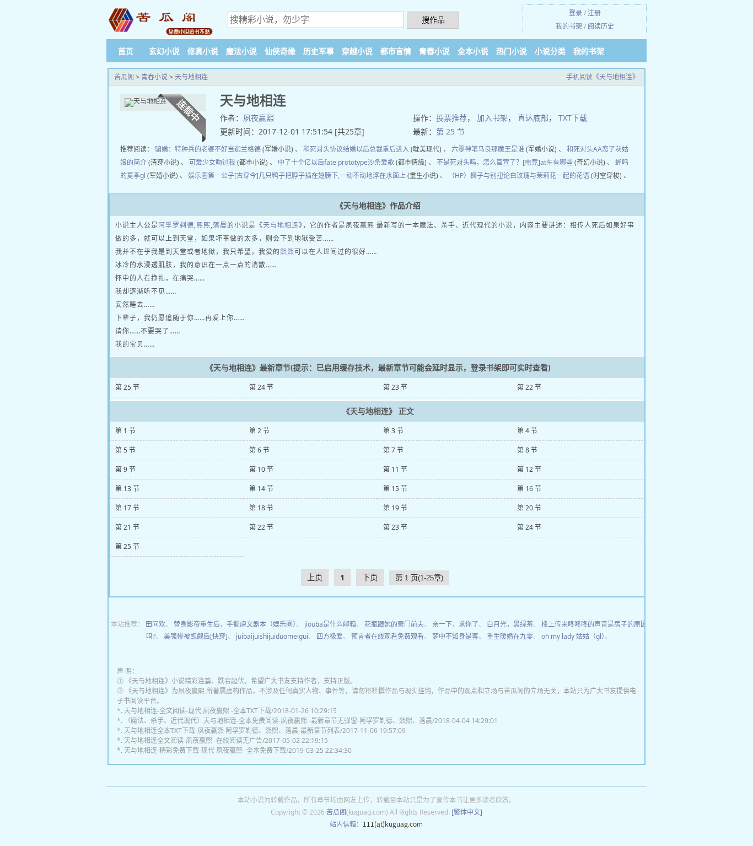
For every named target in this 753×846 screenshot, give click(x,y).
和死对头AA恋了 (591, 149)
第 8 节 (527, 450)
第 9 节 (125, 469)
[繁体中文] (466, 812)
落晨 (220, 225)
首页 (125, 51)
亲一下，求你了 (455, 624)
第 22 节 (529, 387)
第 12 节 (529, 469)
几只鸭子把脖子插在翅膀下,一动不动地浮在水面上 (332, 175)
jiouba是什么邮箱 (330, 624)
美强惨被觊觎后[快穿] (196, 636)
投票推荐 (451, 117)
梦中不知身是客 (455, 636)
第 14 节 (261, 488)
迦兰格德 (247, 149)
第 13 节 (127, 488)
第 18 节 (261, 508)
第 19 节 (395, 508)
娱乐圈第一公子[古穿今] (223, 175)
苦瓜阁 (124, 77)
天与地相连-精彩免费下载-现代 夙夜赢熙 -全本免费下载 (205, 750)
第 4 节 (527, 430)
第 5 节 (125, 450)
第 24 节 (261, 387)
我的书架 (569, 26)
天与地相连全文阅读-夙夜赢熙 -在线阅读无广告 (193, 740)
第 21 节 (127, 527)
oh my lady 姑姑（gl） (573, 636)
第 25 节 (450, 131)
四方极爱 (329, 636)
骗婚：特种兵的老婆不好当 (194, 149)
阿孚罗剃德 (176, 225)
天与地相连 (191, 77)
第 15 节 (395, 488)
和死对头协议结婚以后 (336, 149)
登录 (575, 13)
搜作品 (433, 19)
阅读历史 (601, 26)
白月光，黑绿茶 (510, 624)
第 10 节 (261, 469)
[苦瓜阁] (161, 20)
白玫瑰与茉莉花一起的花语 (549, 175)
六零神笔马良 (471, 149)
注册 (594, 13)
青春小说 (434, 51)
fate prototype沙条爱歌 (359, 162)
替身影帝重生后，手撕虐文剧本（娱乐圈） (235, 624)
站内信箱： (346, 824)
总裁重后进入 (389, 149)
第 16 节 (529, 488)
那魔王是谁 (507, 149)
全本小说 (473, 51)
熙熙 (203, 225)
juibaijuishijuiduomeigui (272, 636)
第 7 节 (393, 450)
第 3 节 (393, 430)
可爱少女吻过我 (212, 162)
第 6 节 (259, 450)
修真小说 (202, 51)
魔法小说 (241, 51)
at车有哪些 (556, 162)
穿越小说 (357, 51)
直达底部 (533, 117)
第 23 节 (395, 387)
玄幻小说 (164, 51)
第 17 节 (127, 508)
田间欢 (155, 624)
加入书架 (492, 117)
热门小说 (511, 51)
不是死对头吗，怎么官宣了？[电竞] (488, 162)
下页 (370, 577)
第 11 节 (395, 469)
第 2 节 (259, 430)
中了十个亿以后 (301, 162)
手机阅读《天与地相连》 (602, 77)
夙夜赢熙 (258, 117)
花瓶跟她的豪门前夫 (394, 624)
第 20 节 (529, 508)
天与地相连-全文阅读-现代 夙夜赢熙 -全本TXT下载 (197, 710)
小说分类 (550, 51)
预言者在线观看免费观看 (387, 636)
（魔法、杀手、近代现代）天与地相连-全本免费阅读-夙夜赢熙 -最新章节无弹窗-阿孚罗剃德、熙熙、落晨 (278, 720)
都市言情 (395, 51)
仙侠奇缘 (280, 51)
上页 (314, 577)
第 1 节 (125, 430)
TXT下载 (572, 117)
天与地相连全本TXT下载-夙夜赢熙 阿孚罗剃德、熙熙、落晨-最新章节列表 (232, 730)
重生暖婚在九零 (510, 636)
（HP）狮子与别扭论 (479, 175)
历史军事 (318, 51)
